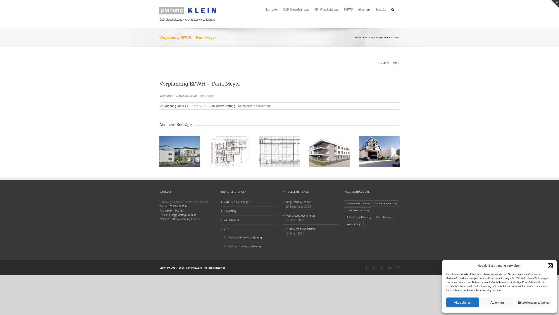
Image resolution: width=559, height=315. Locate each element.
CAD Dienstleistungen (237, 202)
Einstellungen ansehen (534, 302)
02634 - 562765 (174, 210)
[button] (550, 265)
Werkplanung (232, 220)
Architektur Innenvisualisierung (242, 246)
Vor (395, 63)
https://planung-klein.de (186, 219)
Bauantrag (230, 211)
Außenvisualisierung (358, 203)
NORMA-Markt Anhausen (300, 229)
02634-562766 (179, 206)
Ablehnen (497, 302)
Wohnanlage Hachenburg (300, 215)
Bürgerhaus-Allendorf (298, 202)
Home (358, 37)
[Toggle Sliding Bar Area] (555, 4)
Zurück (385, 63)
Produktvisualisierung (359, 217)
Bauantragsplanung (386, 203)
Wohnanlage (354, 224)
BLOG (365, 37)
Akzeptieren (462, 302)
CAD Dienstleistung (222, 106)
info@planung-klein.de (182, 215)
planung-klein (174, 106)
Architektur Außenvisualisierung (243, 237)
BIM (226, 229)
